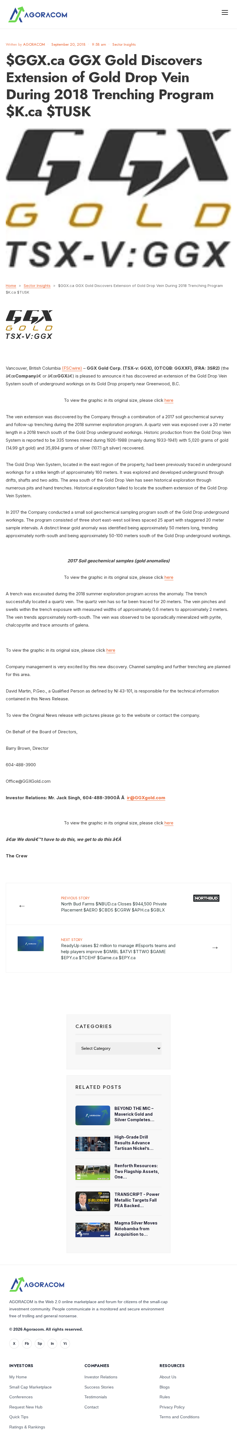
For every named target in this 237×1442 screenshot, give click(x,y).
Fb (27, 1344)
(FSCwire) (72, 368)
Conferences (21, 1397)
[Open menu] (225, 12)
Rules (165, 1397)
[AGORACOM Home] (36, 1284)
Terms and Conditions (179, 1417)
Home (11, 285)
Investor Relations (100, 1377)
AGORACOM (34, 44)
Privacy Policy (172, 1407)
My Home (18, 1377)
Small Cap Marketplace (30, 1387)
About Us (168, 1377)
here (168, 400)
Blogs (165, 1387)
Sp (40, 1344)
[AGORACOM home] (37, 14)
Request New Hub (25, 1407)
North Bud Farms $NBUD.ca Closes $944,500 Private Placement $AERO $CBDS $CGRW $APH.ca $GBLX (114, 904)
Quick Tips (18, 1417)
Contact (91, 1407)
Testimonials (95, 1397)
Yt (65, 1344)
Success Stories (99, 1387)
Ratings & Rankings (27, 1427)
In (52, 1344)
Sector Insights (124, 44)
